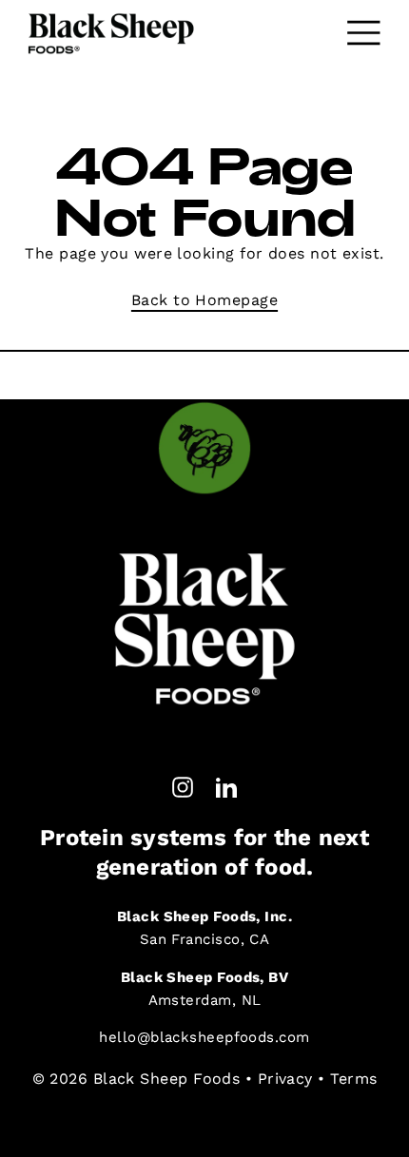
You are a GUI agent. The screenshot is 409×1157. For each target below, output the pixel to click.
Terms (353, 1079)
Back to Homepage (204, 300)
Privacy (285, 1079)
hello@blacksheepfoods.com (204, 1037)
